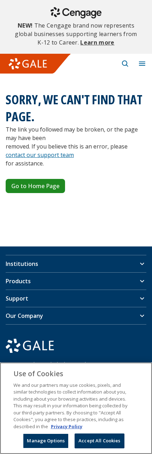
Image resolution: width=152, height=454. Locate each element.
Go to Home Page (35, 186)
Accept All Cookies (99, 440)
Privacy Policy (66, 426)
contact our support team (40, 155)
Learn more (97, 42)
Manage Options (46, 440)
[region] (76, 408)
